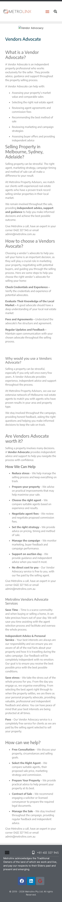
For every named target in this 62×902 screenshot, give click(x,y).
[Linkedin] (31, 881)
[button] (47, 11)
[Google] (40, 881)
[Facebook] (22, 881)
